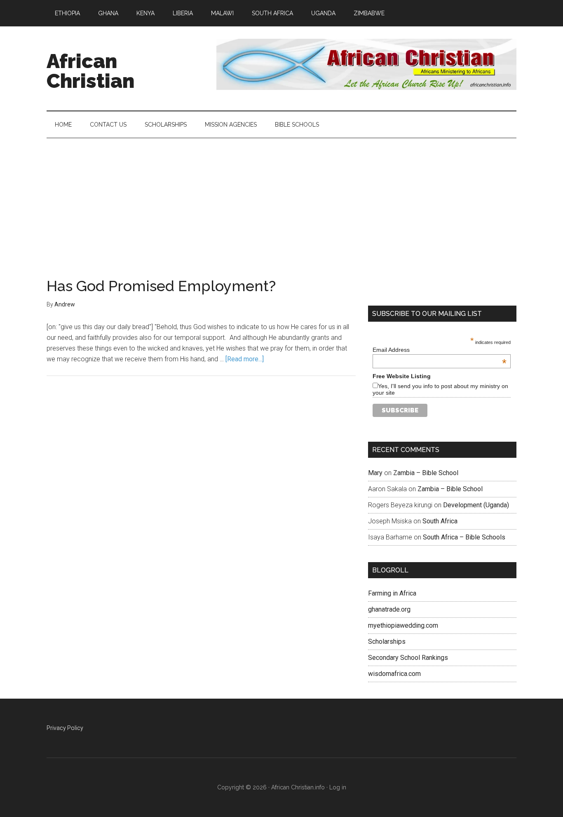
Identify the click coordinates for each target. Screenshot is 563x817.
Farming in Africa (392, 593)
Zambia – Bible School (425, 473)
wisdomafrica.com (394, 674)
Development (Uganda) (476, 505)
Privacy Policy (65, 728)
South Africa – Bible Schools (464, 537)
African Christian (90, 70)
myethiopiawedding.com (403, 625)
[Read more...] (244, 359)
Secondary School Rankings (408, 658)
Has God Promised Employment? (161, 285)
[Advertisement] (281, 200)
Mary (375, 473)
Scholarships (387, 641)
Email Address (440, 349)
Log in (337, 787)
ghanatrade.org (389, 609)
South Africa (439, 521)
